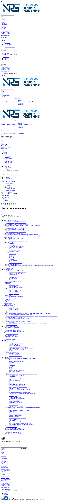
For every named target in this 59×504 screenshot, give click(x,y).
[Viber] (9, 204)
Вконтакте (6, 57)
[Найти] (2, 18)
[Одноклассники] (3, 204)
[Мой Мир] (5, 204)
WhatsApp (5, 59)
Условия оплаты (4, 467)
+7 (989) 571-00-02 (5, 33)
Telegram (5, 58)
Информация (4, 463)
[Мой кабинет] (1, 132)
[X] (7, 204)
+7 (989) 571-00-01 (5, 31)
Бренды (2, 453)
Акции (2, 450)
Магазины (3, 466)
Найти (2, 502)
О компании (4, 458)
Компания (8, 157)
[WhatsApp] (11, 204)
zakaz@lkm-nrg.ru (5, 35)
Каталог (3, 449)
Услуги (2, 452)
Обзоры (2, 481)
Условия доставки (5, 469)
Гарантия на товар (5, 470)
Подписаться (23, 448)
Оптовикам (3, 454)
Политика (3, 472)
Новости (3, 460)
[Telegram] (15, 204)
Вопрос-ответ (4, 480)
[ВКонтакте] (1, 204)
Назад (9, 156)
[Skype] (13, 204)
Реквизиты (3, 461)
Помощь (3, 474)
